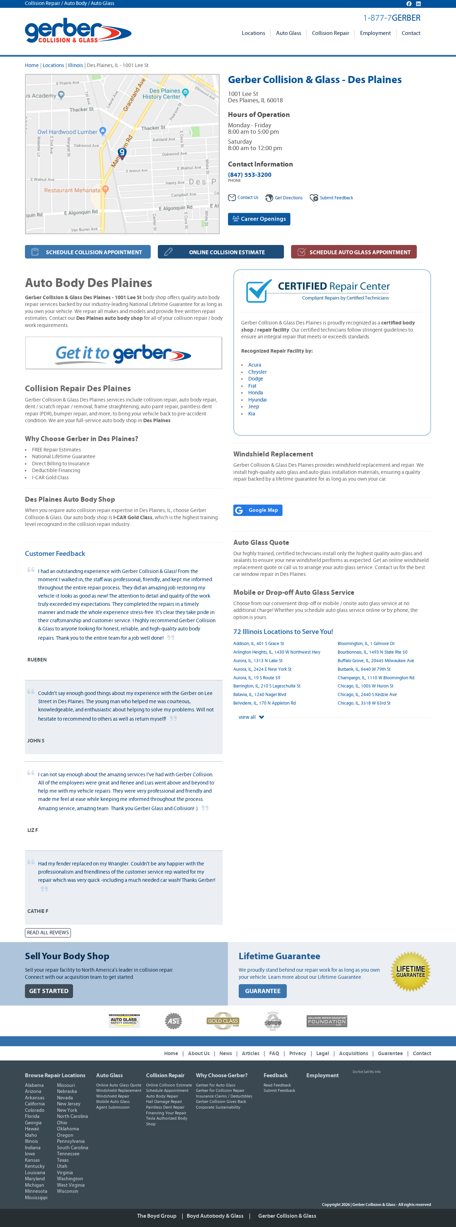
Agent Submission (113, 1107)
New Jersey (69, 1103)
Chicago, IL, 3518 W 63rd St (364, 703)
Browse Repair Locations (55, 1075)
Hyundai (257, 400)
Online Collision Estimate (169, 1085)
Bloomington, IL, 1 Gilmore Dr (366, 643)
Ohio (62, 1122)
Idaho (31, 1135)
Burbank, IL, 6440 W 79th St (364, 669)
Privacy (297, 1053)
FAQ (274, 1053)
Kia (251, 413)
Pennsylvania (71, 1141)
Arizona (33, 1091)
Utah (62, 1166)
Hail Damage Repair (164, 1101)
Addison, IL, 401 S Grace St (258, 643)
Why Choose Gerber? (222, 1075)
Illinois (75, 65)
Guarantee (390, 1053)
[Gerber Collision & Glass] (78, 30)
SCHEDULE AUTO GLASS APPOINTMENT (360, 252)
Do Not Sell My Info (366, 1072)
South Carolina (72, 1147)
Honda (255, 392)
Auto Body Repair (162, 1096)
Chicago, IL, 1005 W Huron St (365, 686)
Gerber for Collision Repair (220, 1090)
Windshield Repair (112, 1096)
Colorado (35, 1110)
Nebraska (67, 1091)
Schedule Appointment (167, 1090)
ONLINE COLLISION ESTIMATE (227, 252)
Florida (32, 1116)
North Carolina (72, 1116)
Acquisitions (353, 1053)
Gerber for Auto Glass (215, 1085)
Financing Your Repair (166, 1113)
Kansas (32, 1160)
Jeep (253, 406)
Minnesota (36, 1191)
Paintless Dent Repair (165, 1107)
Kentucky (35, 1166)
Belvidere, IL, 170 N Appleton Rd (264, 703)
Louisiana (35, 1172)
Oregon (65, 1135)
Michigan (34, 1185)
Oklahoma (68, 1128)
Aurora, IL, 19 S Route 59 (256, 678)
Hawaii (32, 1128)
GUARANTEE (263, 991)
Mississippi (36, 1197)
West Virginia (71, 1185)
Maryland (35, 1178)
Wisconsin (67, 1191)
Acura (254, 365)
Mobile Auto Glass (113, 1101)
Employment (375, 33)
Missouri (66, 1085)
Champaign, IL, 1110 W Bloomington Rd (376, 678)
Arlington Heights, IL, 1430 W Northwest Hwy (276, 652)
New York (67, 1110)
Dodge (255, 379)
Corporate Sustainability (218, 1107)
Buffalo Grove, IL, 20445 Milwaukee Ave (376, 661)
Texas (63, 1160)
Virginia (65, 1172)
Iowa (30, 1153)
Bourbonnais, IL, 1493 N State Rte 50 (373, 652)
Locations (253, 33)
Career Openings (263, 219)
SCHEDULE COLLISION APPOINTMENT (94, 252)
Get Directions (288, 198)
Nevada (65, 1097)
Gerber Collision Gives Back (221, 1101)
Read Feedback (277, 1085)
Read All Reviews (48, 932)
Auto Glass (288, 33)
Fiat (252, 386)
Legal (322, 1053)
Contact (411, 33)
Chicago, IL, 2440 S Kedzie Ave (367, 694)
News (225, 1053)
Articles (250, 1053)
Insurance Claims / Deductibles (224, 1096)
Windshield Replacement (118, 1090)
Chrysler (257, 372)
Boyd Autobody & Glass (215, 1216)
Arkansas (35, 1097)
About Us (198, 1053)
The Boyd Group (156, 1216)
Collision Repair (330, 33)
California (35, 1103)
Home (32, 65)
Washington (70, 1178)
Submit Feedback (279, 1090)
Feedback (336, 198)
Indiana (33, 1147)
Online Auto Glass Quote (118, 1085)
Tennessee (68, 1153)
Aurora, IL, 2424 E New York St (262, 669)
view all (248, 717)
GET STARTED (49, 991)
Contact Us (248, 197)
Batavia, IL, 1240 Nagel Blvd (259, 694)
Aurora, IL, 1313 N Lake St (258, 661)
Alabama (34, 1085)
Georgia (33, 1122)
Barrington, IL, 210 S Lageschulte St (266, 686)
